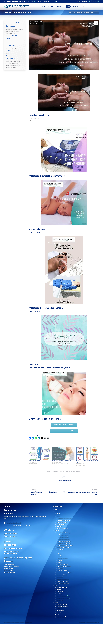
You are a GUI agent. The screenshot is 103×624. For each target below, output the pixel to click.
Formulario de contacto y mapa (20, 558)
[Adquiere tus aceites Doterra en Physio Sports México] (87, 453)
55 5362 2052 (38, 1)
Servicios (57, 530)
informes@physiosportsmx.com (13, 61)
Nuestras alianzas (61, 524)
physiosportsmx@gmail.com (12, 63)
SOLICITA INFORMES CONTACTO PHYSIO (64, 425)
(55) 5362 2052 (16, 48)
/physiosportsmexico (9, 564)
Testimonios (59, 526)
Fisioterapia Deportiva (63, 535)
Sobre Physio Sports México (36, 23)
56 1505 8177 (9, 53)
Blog (56, 585)
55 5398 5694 (29, 1)
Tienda (56, 602)
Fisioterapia (59, 589)
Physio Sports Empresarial (63, 583)
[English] (78, 1)
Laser (59, 551)
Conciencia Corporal (63, 570)
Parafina (60, 556)
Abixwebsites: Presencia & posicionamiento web (89, 622)
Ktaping (60, 560)
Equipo (58, 516)
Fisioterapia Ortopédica (63, 537)
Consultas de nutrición (62, 587)
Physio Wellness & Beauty (63, 581)
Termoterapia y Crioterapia (64, 566)
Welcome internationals (62, 528)
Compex (60, 562)
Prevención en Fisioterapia (64, 543)
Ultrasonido (61, 549)
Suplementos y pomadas (62, 606)
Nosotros (57, 511)
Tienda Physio (60, 600)
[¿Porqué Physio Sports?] (40, 453)
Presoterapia (61, 568)
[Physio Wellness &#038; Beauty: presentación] (63, 453)
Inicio (56, 509)
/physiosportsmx (9, 570)
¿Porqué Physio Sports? (34, 460)
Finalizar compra (60, 610)
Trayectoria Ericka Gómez (64, 520)
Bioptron (60, 553)
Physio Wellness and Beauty (36, 21)
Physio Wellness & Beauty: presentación (61, 460)
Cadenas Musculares (63, 558)
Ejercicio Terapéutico (63, 564)
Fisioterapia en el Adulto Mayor (65, 545)
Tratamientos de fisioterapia (63, 547)
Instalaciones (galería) (62, 522)
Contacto (14, 67)
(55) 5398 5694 (9, 48)
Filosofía (59, 513)
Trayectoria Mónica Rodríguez (65, 518)
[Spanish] (80, 1)
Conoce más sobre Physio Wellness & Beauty (64, 430)
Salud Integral (60, 593)
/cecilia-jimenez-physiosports (12, 566)
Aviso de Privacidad (61, 617)
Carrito (58, 608)
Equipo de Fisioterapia (62, 604)
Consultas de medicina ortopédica (64, 572)
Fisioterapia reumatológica (64, 541)
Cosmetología (60, 577)
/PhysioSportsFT (9, 568)
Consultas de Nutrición (62, 574)
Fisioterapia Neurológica (63, 539)
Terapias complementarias (63, 579)
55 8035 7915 (46, 1)
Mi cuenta (59, 612)
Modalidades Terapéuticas (63, 591)
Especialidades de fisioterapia (64, 532)
